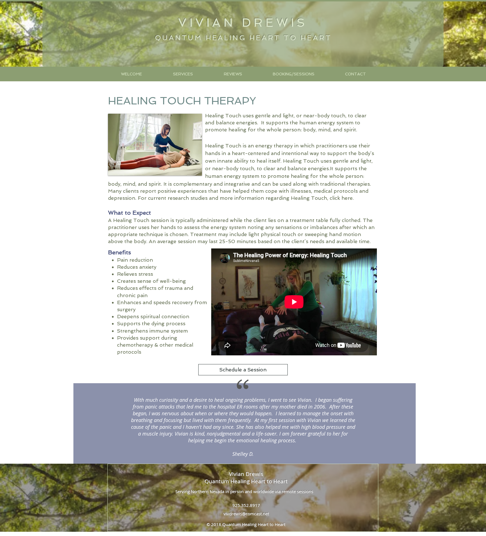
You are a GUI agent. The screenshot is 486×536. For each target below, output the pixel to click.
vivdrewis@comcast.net (246, 513)
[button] (182, 74)
